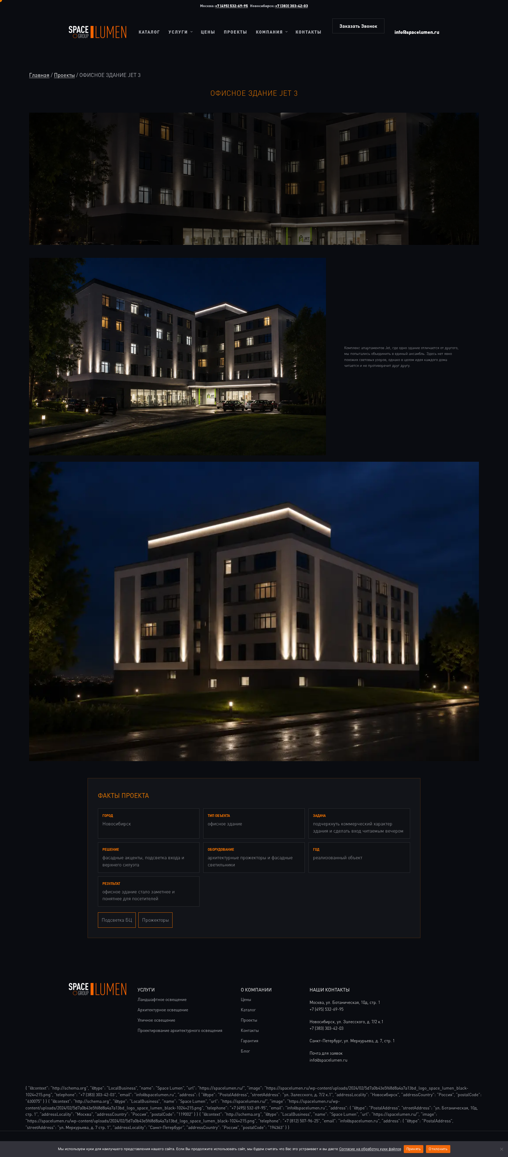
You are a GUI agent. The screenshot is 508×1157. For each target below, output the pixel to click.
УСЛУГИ (146, 990)
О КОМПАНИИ (256, 990)
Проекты (64, 75)
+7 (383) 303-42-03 (291, 5)
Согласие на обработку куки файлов (370, 1149)
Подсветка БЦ (117, 920)
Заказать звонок (358, 26)
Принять (413, 1149)
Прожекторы (155, 920)
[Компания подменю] (286, 31)
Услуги (178, 31)
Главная (39, 75)
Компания (269, 31)
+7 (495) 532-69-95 (231, 5)
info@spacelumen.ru (416, 32)
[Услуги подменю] (191, 31)
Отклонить (438, 1149)
